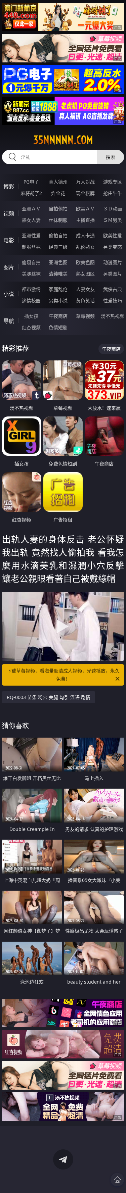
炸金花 (58, 193)
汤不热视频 (112, 316)
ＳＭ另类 (112, 220)
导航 (8, 321)
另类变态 (112, 247)
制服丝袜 (31, 247)
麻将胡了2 (31, 193)
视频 (8, 213)
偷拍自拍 (58, 235)
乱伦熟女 (85, 247)
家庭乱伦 (58, 289)
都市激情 (31, 289)
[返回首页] (117, 1179)
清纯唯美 (58, 273)
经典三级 (58, 247)
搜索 (110, 157)
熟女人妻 (31, 220)
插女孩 (31, 316)
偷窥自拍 (31, 262)
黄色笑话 (85, 300)
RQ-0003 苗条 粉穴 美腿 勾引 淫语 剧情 (48, 697)
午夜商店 (58, 316)
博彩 (8, 186)
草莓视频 (85, 316)
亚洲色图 (58, 262)
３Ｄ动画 (112, 208)
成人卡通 (85, 235)
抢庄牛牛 (112, 193)
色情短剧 (58, 327)
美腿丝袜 (31, 273)
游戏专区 (112, 182)
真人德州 (58, 182)
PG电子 (31, 182)
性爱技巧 (112, 300)
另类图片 (112, 273)
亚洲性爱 (31, 235)
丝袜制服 (58, 220)
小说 (8, 294)
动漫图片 (112, 262)
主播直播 (85, 220)
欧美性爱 (112, 235)
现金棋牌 (85, 193)
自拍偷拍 (58, 208)
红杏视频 (31, 327)
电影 (8, 240)
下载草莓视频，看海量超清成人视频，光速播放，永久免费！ (63, 674)
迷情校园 (31, 300)
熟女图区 (85, 273)
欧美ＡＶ (85, 208)
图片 (8, 267)
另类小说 (58, 300)
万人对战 (85, 182)
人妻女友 (85, 289)
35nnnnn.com (63, 140)
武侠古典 (112, 289)
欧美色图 (85, 262)
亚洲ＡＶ (31, 208)
